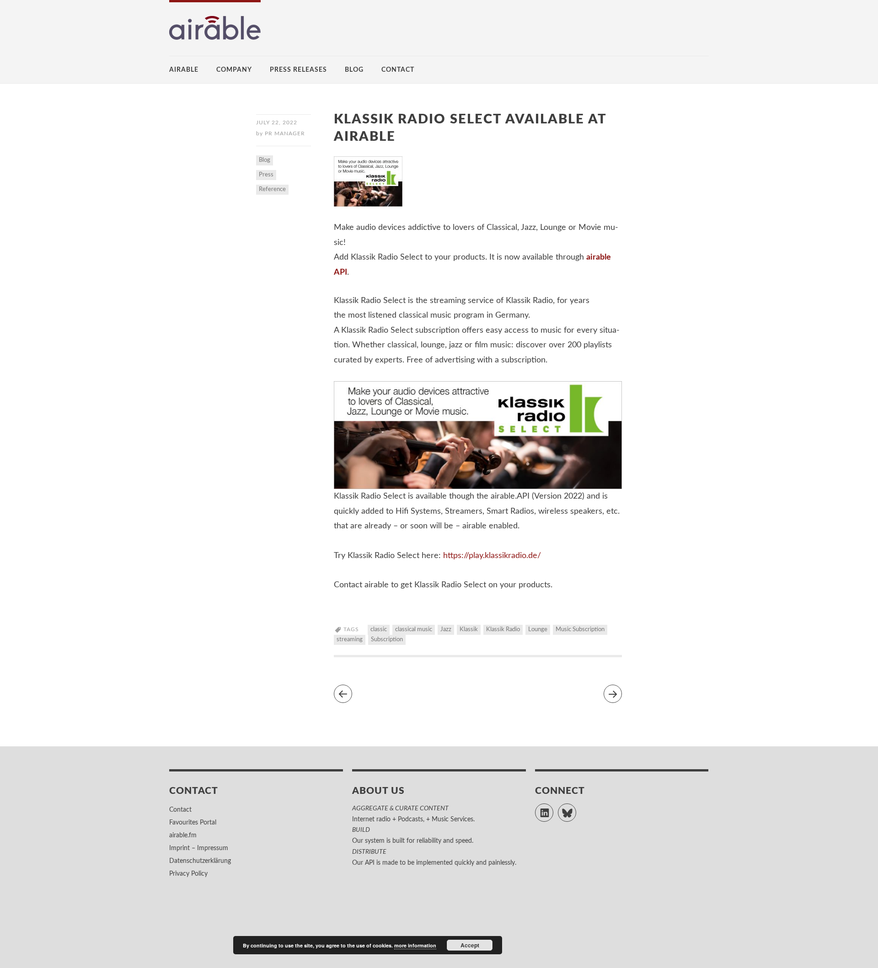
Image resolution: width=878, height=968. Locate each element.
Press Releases (298, 70)
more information (415, 945)
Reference (272, 189)
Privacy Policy (188, 874)
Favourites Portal (192, 822)
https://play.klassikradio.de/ (492, 556)
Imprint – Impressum (198, 848)
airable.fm (183, 835)
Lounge (537, 630)
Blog (354, 70)
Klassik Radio (503, 630)
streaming (350, 640)
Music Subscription (580, 630)
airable (183, 70)
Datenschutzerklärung (200, 861)
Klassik (469, 630)
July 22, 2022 (276, 122)
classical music (413, 630)
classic (378, 630)
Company (234, 70)
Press (266, 175)
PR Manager (285, 133)
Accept (469, 945)
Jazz (445, 630)
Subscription (387, 640)
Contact (397, 70)
